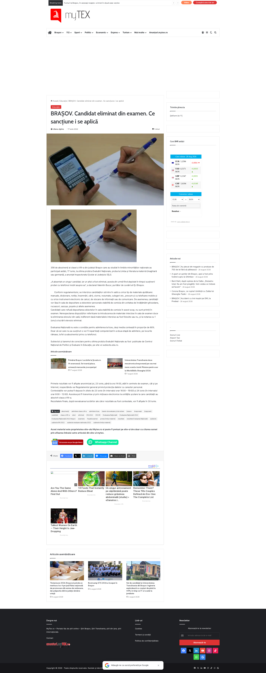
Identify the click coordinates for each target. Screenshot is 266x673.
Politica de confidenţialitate (146, 641)
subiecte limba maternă (102, 422)
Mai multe (139, 32)
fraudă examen (92, 419)
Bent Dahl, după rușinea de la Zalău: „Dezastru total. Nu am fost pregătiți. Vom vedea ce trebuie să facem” (193, 284)
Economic (101, 32)
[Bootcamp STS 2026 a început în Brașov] (105, 570)
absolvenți (65, 411)
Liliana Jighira (58, 129)
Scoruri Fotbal (176, 341)
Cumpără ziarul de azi (205, 2)
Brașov (58, 32)
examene (81, 419)
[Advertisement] (133, 59)
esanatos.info (118, 504)
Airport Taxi (175, 338)
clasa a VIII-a (65, 415)
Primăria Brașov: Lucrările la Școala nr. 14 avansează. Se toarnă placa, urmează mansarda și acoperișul (84, 363)
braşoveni (147, 411)
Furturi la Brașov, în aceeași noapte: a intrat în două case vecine (92, 3)
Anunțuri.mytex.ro (158, 32)
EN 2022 (90, 415)
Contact (49, 638)
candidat (55, 415)
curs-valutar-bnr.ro (183, 222)
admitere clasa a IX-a (79, 411)
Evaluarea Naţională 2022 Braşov (64, 419)
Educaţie (63, 101)
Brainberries (64, 498)
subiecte (153, 419)
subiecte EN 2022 (58, 422)
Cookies (138, 628)
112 (68, 32)
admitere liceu (94, 411)
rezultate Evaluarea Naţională (137, 419)
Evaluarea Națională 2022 (129, 415)
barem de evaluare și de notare (113, 411)
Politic (88, 32)
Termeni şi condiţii (143, 635)
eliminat (81, 415)
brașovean (138, 411)
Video (186, 2)
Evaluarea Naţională (110, 415)
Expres (114, 32)
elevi (74, 415)
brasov (129, 411)
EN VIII (98, 415)
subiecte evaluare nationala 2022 (79, 422)
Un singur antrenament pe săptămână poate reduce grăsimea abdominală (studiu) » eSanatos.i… (118, 494)
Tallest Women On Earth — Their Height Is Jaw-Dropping (64, 528)
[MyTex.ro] (73, 16)
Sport (77, 32)
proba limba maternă (107, 419)
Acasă (55, 101)
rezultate (121, 419)
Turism (126, 32)
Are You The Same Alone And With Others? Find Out (64, 491)
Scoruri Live (175, 335)
